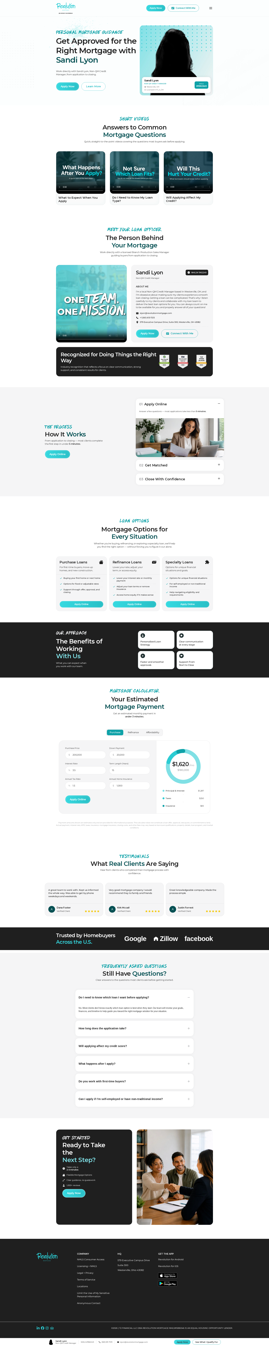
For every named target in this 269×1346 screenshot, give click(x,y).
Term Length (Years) (118, 763)
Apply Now (182, 1342)
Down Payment (116, 748)
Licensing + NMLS (87, 1266)
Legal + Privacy (85, 1273)
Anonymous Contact (88, 1303)
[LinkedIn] (38, 1328)
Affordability (152, 732)
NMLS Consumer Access (90, 1259)
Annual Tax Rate (72, 779)
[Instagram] (47, 1328)
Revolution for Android (171, 1259)
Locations (82, 1286)
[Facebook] (42, 1328)
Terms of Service (86, 1279)
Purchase (115, 732)
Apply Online (57, 454)
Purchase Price (72, 748)
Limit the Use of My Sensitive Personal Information (93, 1295)
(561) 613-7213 (107, 1342)
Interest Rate (71, 763)
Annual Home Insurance (120, 779)
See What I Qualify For (206, 1342)
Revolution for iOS (168, 1266)
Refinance (133, 732)
